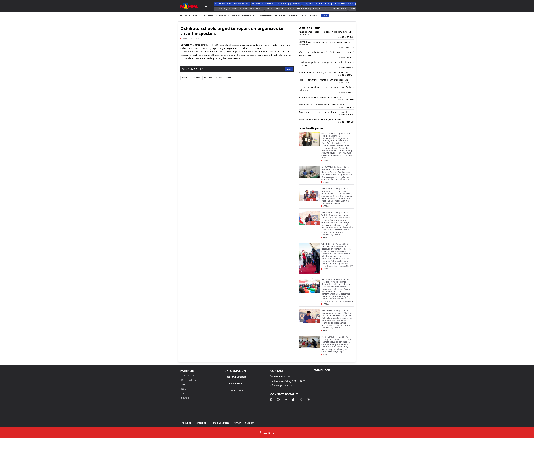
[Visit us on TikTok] (293, 399)
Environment (264, 15)
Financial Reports (236, 390)
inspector (208, 78)
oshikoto (219, 78)
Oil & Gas (280, 15)
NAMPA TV (185, 15)
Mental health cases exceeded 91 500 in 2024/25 (326, 105)
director (185, 78)
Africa (196, 15)
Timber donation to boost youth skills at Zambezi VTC (326, 73)
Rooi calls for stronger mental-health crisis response (326, 80)
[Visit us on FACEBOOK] (270, 399)
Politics (292, 15)
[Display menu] (206, 6)
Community (222, 15)
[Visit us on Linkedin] (285, 399)
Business (208, 15)
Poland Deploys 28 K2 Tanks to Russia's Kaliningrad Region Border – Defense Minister (292, 8)
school (228, 78)
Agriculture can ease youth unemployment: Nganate (326, 113)
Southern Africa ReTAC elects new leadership (326, 98)
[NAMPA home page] (189, 6)
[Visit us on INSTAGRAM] (278, 399)
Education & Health (243, 15)
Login (324, 15)
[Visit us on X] (300, 399)
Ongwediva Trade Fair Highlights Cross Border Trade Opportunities (322, 3)
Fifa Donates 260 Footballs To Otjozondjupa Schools (263, 3)
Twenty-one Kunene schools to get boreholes (326, 120)
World (313, 15)
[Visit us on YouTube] (308, 399)
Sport (304, 15)
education (196, 78)
